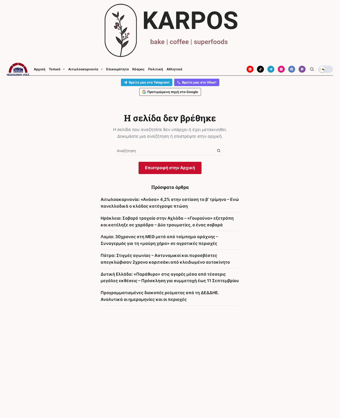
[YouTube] (250, 69)
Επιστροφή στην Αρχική (170, 167)
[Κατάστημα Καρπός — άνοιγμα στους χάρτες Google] (170, 30)
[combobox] (165, 150)
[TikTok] (260, 69)
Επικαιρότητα (117, 69)
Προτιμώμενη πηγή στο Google (172, 92)
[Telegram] (270, 69)
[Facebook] (291, 69)
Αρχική (39, 69)
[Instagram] (281, 69)
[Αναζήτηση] (312, 69)
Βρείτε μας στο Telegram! (149, 82)
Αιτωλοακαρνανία (83, 69)
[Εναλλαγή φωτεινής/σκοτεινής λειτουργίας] (325, 69)
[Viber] (302, 69)
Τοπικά (54, 69)
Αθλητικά (174, 69)
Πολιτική (155, 69)
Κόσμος (138, 69)
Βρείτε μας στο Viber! (199, 82)
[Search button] (218, 150)
